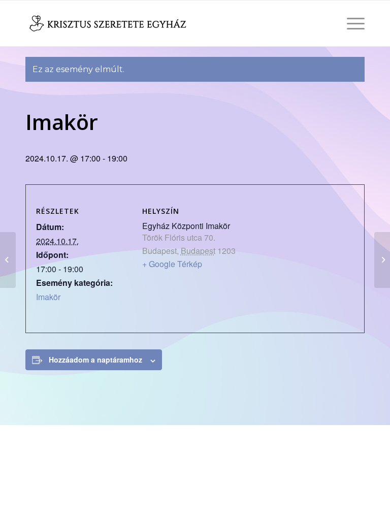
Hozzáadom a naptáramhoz (95, 359)
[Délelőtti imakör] (8, 260)
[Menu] (351, 23)
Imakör (48, 297)
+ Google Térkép (172, 264)
